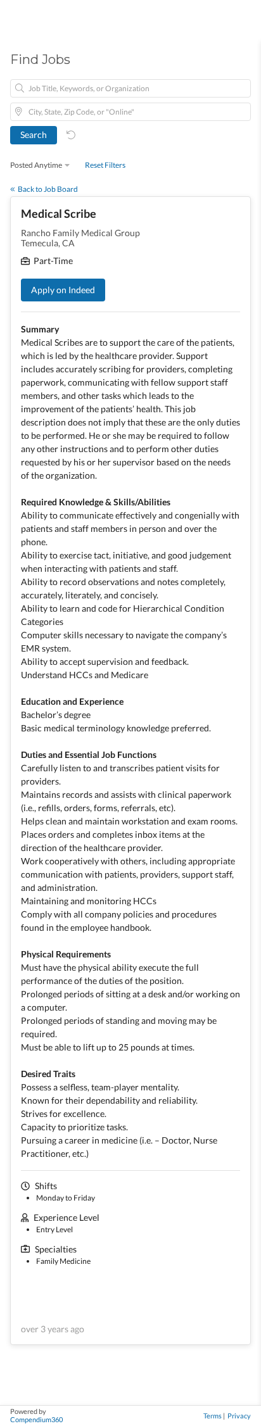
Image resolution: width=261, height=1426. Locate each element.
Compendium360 (36, 1419)
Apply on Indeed (63, 289)
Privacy (239, 1415)
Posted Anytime (36, 165)
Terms (212, 1415)
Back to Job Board (48, 189)
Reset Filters (105, 165)
